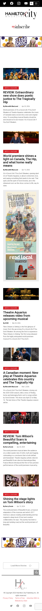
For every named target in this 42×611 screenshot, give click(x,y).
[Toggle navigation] (36, 3)
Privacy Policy (8, 598)
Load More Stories (19, 566)
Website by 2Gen (21, 601)
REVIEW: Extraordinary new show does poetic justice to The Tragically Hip (19, 97)
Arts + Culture (11, 88)
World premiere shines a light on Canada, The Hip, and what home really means (20, 160)
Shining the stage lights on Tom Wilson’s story (19, 500)
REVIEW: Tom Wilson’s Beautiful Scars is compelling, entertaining (19, 439)
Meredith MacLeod (11, 106)
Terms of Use (20, 598)
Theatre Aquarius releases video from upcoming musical (16, 316)
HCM (6, 323)
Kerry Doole (9, 447)
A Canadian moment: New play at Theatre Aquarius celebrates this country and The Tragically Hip (20, 377)
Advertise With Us (33, 598)
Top (36, 573)
